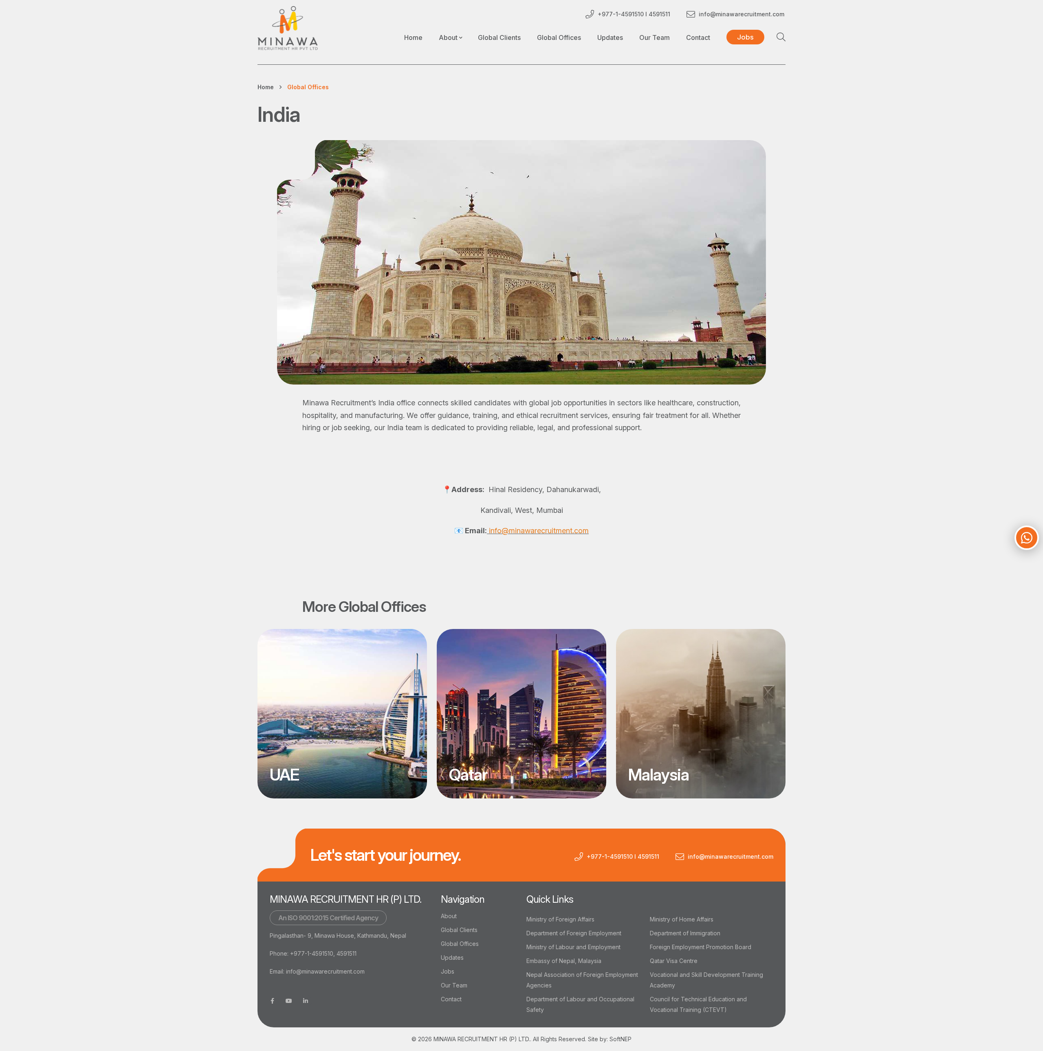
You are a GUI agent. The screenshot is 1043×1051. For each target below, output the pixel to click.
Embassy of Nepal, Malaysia (563, 960)
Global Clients (499, 37)
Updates (610, 37)
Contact (698, 37)
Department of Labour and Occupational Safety (580, 1004)
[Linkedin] (305, 1000)
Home (413, 37)
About (449, 915)
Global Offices (559, 37)
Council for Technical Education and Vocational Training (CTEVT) (698, 1004)
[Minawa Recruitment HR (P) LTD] (287, 28)
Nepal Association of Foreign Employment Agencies (582, 980)
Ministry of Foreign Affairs (560, 919)
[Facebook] (272, 1000)
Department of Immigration (685, 933)
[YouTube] (288, 1000)
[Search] (781, 37)
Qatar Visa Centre (674, 960)
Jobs (447, 971)
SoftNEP (621, 1039)
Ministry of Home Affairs (681, 919)
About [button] (448, 37)
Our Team (654, 37)
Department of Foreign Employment (573, 933)
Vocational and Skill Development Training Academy (706, 980)
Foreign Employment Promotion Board (700, 946)
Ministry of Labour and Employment (573, 946)
